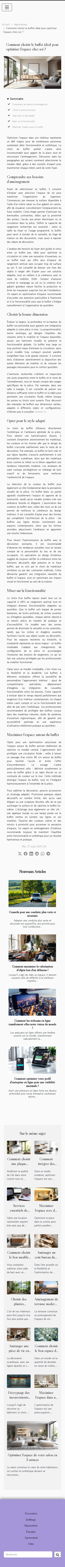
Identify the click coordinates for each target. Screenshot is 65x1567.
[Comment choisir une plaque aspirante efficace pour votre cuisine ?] (19, 1147)
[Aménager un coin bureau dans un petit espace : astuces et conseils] (46, 1240)
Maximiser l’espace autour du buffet (27, 127)
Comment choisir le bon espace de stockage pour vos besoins (46, 1353)
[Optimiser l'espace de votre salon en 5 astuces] (32, 1435)
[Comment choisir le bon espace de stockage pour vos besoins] (46, 1334)
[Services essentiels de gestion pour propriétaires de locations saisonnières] (19, 1194)
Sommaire (16, 99)
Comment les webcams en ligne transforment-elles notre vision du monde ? (32, 1024)
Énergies (31, 1531)
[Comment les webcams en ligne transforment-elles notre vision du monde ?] (32, 1002)
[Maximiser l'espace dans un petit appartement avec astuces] (46, 1381)
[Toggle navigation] (7, 7)
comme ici (40, 412)
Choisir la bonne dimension (23, 110)
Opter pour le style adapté (23, 115)
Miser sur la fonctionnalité (23, 121)
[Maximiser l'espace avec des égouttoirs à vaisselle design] (46, 1194)
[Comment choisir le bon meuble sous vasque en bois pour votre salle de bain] (19, 1240)
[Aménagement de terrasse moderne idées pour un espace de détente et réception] (46, 1287)
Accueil (6, 24)
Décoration (31, 1513)
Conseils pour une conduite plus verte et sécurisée (32, 913)
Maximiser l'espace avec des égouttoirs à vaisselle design (46, 1212)
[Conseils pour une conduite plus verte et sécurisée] (32, 893)
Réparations (31, 1525)
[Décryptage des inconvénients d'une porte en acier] (19, 1381)
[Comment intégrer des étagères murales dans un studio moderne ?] (46, 1147)
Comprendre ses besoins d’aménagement (29, 104)
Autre (31, 1543)
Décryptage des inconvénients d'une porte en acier (19, 1399)
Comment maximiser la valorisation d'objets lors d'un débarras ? (32, 968)
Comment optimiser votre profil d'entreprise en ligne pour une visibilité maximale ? (32, 1082)
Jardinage (31, 1519)
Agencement (20, 24)
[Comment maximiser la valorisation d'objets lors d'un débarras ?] (32, 947)
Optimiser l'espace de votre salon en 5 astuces (32, 1457)
